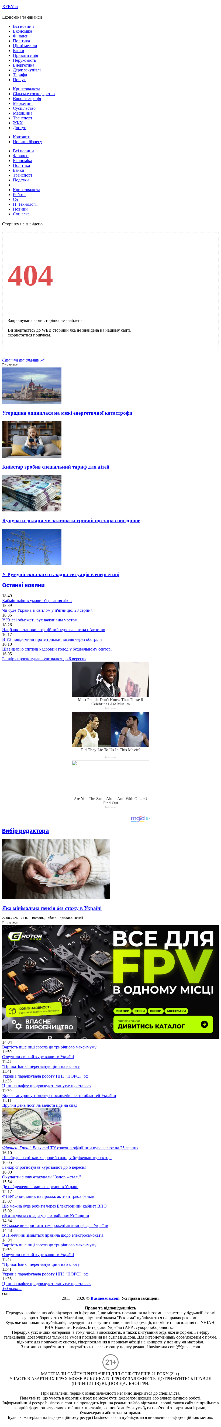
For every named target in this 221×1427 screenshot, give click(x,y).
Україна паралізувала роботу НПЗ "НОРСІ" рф (45, 1076)
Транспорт (22, 118)
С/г (16, 199)
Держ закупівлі (27, 70)
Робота (19, 194)
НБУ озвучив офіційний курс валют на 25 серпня (70, 1148)
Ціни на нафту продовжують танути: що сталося (46, 1086)
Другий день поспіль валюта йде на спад (39, 1105)
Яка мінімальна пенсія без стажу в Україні (52, 908)
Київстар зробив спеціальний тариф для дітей (55, 467)
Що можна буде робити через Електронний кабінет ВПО (54, 1206)
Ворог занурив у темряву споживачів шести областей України (59, 1095)
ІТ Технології (25, 204)
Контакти (21, 137)
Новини (20, 209)
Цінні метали (25, 45)
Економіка (22, 31)
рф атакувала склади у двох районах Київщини (45, 1215)
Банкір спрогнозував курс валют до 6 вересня (44, 658)
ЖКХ (18, 123)
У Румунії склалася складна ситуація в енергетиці (60, 574)
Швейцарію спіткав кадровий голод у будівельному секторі (57, 649)
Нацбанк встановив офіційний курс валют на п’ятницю (53, 629)
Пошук (19, 79)
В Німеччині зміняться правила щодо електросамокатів (53, 1235)
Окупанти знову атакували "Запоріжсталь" (41, 1177)
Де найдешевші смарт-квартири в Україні (40, 1186)
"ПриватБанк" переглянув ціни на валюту (41, 1066)
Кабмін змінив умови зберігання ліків (37, 600)
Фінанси (21, 36)
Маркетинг (23, 103)
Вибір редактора (25, 830)
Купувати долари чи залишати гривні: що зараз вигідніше (71, 520)
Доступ (19, 127)
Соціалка (21, 214)
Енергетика (23, 65)
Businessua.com (105, 1298)
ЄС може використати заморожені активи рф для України (55, 1225)
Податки (21, 180)
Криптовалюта (26, 89)
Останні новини (23, 585)
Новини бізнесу (27, 141)
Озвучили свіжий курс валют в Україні (38, 1056)
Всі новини (23, 26)
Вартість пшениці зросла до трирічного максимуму (49, 1047)
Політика (21, 41)
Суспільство (24, 108)
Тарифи (20, 75)
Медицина (22, 113)
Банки (18, 50)
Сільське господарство (34, 93)
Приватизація (25, 55)
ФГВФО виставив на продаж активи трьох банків (48, 1196)
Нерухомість (24, 60)
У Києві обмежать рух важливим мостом (39, 620)
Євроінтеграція (27, 98)
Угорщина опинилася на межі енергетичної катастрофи (67, 413)
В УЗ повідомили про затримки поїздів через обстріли (52, 639)
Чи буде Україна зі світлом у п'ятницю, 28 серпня (47, 610)
